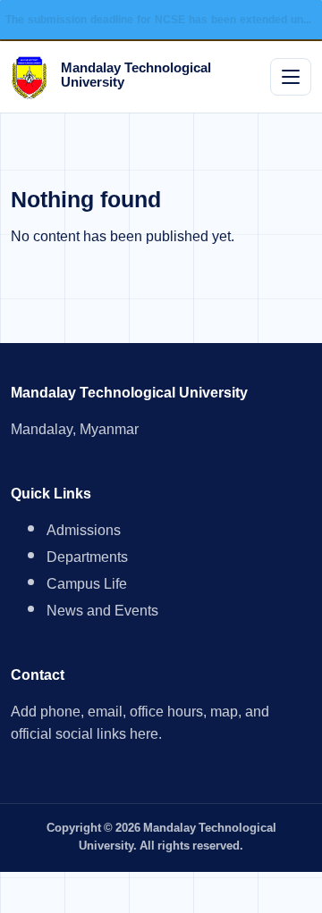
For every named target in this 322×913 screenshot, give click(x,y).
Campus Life (87, 586)
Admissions (84, 533)
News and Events (102, 613)
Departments (87, 560)
